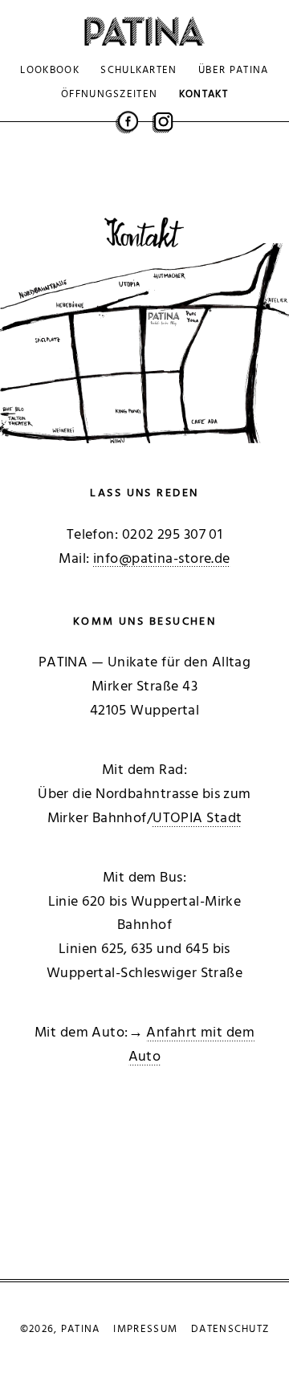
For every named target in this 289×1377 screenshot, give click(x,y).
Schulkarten (138, 70)
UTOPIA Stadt (197, 818)
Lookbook (49, 70)
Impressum (145, 1329)
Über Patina (233, 70)
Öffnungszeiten (109, 94)
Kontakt (203, 94)
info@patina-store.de (161, 558)
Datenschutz (230, 1329)
